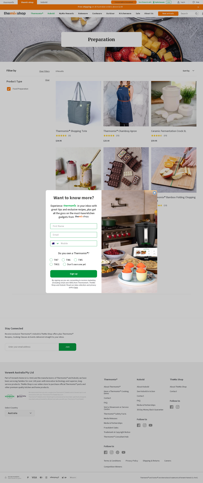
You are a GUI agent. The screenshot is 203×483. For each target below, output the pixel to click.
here (76, 287)
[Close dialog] (154, 192)
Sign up (74, 273)
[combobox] (54, 243)
